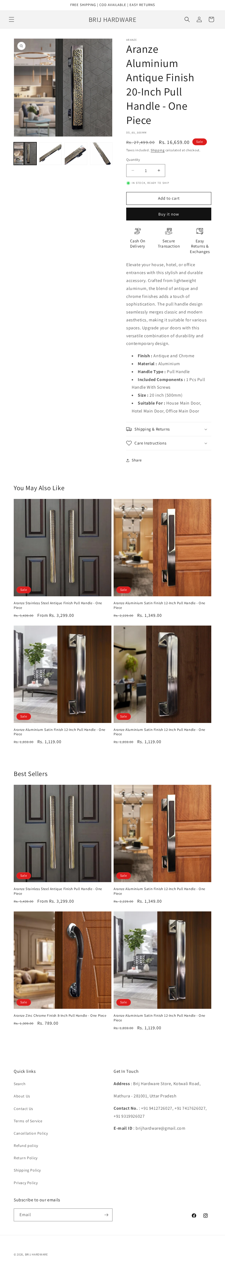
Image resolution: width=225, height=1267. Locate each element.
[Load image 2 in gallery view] (50, 153)
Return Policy (26, 1157)
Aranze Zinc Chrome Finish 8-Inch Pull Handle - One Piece (60, 1015)
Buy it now (168, 214)
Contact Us (23, 1108)
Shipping (158, 150)
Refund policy (26, 1145)
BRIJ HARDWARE (36, 1254)
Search (20, 1083)
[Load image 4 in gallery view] (101, 153)
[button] (11, 19)
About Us (22, 1096)
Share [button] (137, 460)
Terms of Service (28, 1120)
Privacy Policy (26, 1182)
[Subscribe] (106, 1214)
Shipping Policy (27, 1170)
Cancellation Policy (31, 1133)
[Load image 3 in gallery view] (75, 153)
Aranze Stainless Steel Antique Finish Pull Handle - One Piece (58, 605)
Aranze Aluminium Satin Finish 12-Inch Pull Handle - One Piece (159, 605)
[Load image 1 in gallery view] (25, 153)
